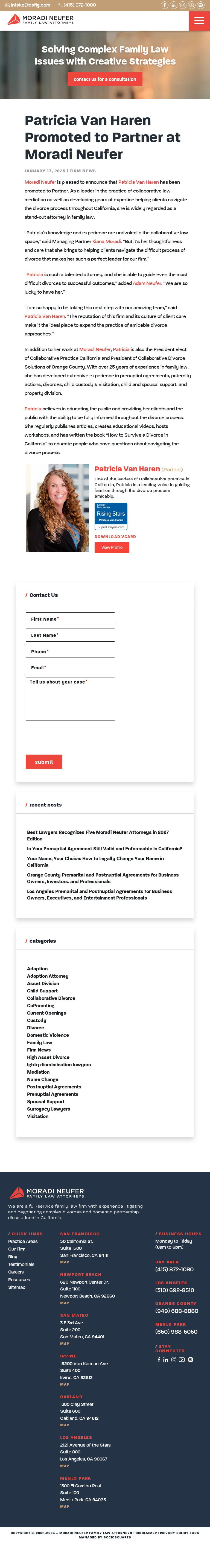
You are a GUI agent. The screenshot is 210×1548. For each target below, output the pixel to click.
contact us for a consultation (105, 79)
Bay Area (167, 1262)
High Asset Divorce (48, 1057)
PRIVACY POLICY (174, 1533)
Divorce (35, 1028)
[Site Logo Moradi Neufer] (40, 20)
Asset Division (43, 983)
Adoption (37, 968)
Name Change (42, 1079)
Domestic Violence (48, 1035)
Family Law (39, 1042)
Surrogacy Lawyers (48, 1109)
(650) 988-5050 (176, 1332)
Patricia (35, 274)
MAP (64, 1262)
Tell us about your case (59, 682)
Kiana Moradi (106, 241)
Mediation (38, 1072)
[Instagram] (182, 5)
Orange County (176, 1304)
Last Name (45, 635)
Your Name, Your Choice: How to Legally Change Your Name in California (95, 862)
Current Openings (46, 1013)
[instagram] (173, 1360)
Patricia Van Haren (138, 182)
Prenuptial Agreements (52, 1094)
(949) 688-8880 (176, 1311)
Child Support (42, 991)
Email (38, 667)
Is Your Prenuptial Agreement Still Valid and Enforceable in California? (104, 848)
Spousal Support (46, 1101)
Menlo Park (170, 1324)
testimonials (21, 1264)
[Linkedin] (173, 5)
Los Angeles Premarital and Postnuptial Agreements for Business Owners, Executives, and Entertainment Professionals (99, 895)
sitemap (16, 1287)
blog (12, 1257)
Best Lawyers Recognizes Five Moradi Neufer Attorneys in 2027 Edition (98, 836)
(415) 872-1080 (80, 5)
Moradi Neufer (40, 182)
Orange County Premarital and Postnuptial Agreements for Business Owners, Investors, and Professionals (103, 878)
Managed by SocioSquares (105, 1537)
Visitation (37, 1116)
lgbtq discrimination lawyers (59, 1064)
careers (16, 1272)
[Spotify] (201, 5)
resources (19, 1280)
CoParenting (40, 1005)
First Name (45, 619)
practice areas (23, 1241)
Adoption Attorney (48, 976)
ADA (195, 1533)
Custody (36, 1020)
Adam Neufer (147, 283)
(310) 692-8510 (174, 1290)
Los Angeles (171, 1283)
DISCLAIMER (146, 1533)
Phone (39, 651)
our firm (16, 1249)
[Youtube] (192, 5)
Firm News (82, 171)
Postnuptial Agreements (54, 1087)
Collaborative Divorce (51, 998)
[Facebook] (164, 5)
